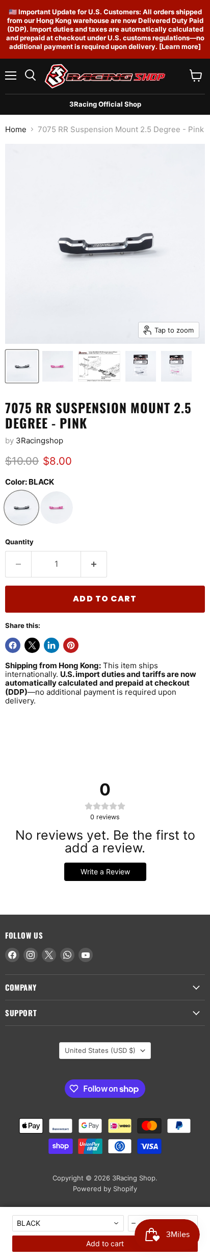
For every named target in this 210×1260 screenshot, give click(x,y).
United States (100, 1050)
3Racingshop (39, 440)
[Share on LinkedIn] (51, 645)
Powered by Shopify (105, 1189)
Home (16, 129)
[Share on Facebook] (12, 645)
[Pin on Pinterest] (70, 645)
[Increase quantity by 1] (94, 564)
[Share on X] (32, 645)
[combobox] (68, 1223)
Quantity (19, 542)
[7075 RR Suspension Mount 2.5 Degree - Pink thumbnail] (22, 366)
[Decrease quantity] (134, 1223)
